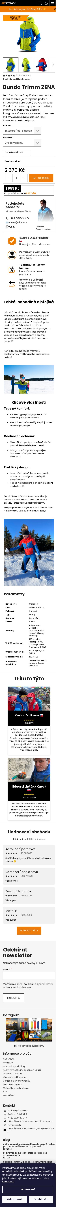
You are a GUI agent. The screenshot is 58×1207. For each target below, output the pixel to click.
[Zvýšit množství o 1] (24, 178)
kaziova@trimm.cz (18, 1110)
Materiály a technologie (16, 1088)
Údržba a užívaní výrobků (16, 1080)
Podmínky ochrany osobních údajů (22, 1070)
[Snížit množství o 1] (9, 178)
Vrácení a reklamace (14, 1077)
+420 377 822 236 (17, 1114)
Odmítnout (14, 1199)
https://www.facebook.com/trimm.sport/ (30, 1121)
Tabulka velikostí (14, 152)
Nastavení (28, 1189)
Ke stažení (8, 1095)
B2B (5, 1091)
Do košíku (43, 178)
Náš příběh (9, 1059)
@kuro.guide (29, 797)
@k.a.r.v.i (29, 723)
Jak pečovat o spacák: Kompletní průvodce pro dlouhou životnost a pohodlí (29, 1145)
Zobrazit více (29, 930)
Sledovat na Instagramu (31, 1045)
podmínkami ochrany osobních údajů (28, 985)
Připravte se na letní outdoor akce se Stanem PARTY (25, 1154)
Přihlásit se (13, 997)
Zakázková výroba (12, 1084)
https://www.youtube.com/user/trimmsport (31, 1130)
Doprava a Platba (12, 1073)
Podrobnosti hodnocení (17, 79)
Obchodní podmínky (14, 1066)
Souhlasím (41, 1199)
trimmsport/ (14, 1125)
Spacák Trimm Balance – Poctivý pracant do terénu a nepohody (27, 1163)
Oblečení (34, 603)
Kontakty (8, 1062)
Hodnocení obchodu (29, 832)
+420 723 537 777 (17, 1117)
